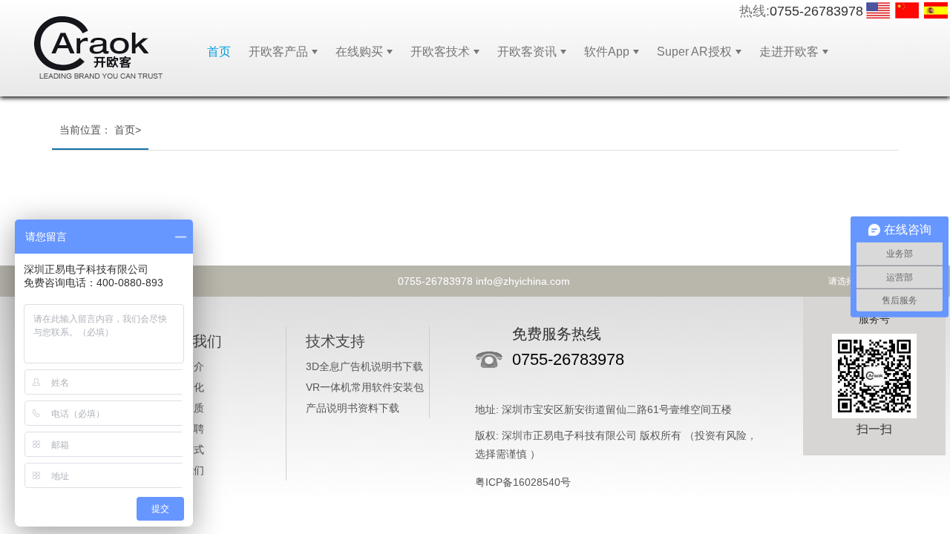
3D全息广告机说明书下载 (364, 366)
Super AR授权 (694, 51)
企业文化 (183, 387)
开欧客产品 (278, 51)
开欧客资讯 (527, 51)
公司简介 (183, 366)
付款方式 (183, 449)
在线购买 (359, 51)
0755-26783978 (816, 11)
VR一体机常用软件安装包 (365, 387)
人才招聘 (183, 429)
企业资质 (183, 408)
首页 (219, 51)
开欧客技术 (440, 51)
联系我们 (183, 470)
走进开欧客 (789, 51)
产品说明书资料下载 (352, 408)
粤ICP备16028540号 (523, 482)
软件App (606, 51)
